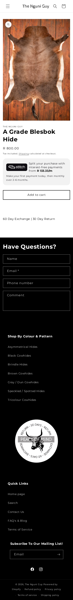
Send (15, 321)
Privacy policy (53, 589)
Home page (16, 494)
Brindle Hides (18, 364)
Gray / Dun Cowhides (23, 382)
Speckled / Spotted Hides (26, 391)
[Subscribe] (59, 554)
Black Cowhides (19, 355)
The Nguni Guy (34, 584)
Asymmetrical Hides (23, 347)
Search (13, 503)
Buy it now (36, 206)
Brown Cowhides (20, 373)
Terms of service (27, 595)
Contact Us (16, 512)
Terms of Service (20, 529)
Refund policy (33, 589)
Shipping (24, 153)
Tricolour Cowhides (22, 400)
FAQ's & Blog (17, 520)
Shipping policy (50, 595)
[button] (8, 6)
